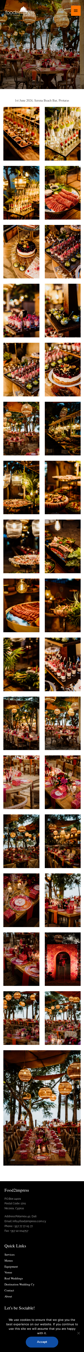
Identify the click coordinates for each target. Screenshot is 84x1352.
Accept (42, 1342)
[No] (78, 1333)
